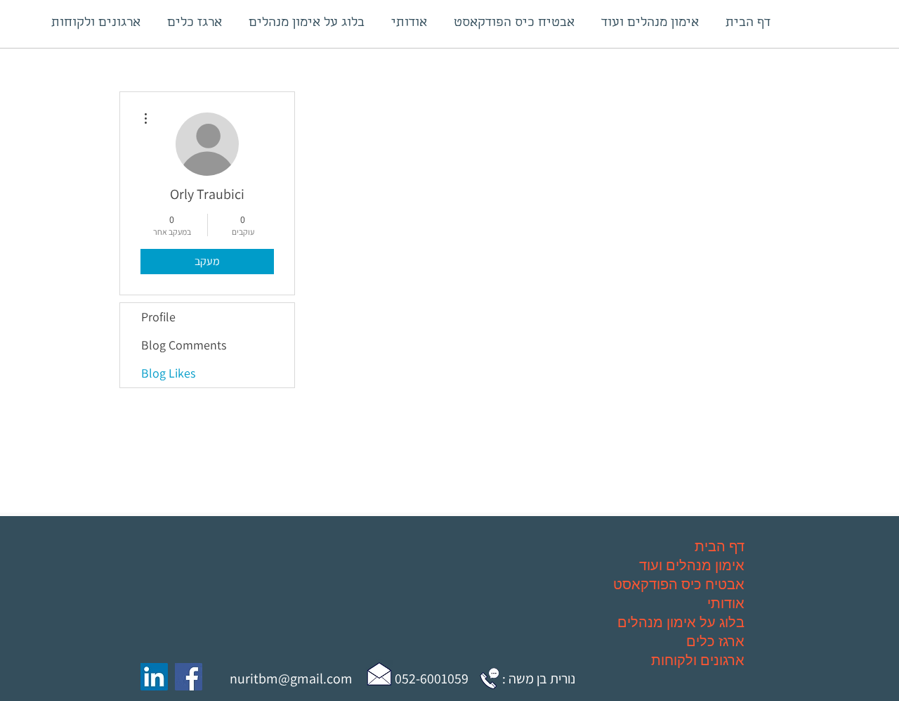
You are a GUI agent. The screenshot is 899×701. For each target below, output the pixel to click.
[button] (379, 674)
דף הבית (719, 545)
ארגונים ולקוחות (697, 659)
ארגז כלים (715, 640)
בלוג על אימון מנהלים (680, 621)
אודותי (725, 602)
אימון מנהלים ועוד (691, 564)
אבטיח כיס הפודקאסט (678, 583)
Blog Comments (183, 345)
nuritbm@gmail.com (291, 678)
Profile (158, 317)
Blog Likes (168, 373)
